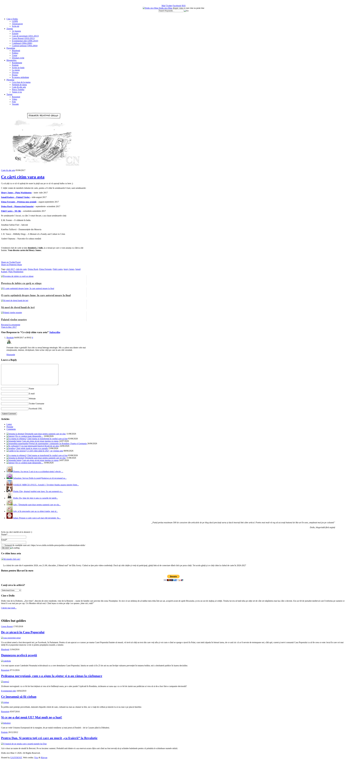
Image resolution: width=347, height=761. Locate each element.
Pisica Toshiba (18, 89)
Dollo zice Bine (165, 8)
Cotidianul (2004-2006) (22, 43)
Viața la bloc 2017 (9, 327)
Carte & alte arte (19, 87)
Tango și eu (17, 92)
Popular (10, 427)
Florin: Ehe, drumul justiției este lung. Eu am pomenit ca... (38, 491)
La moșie (16, 70)
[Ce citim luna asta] (10, 559)
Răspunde (11, 354)
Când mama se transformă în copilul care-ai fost (47, 438)
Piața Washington (15, 271)
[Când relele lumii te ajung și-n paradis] (11, 448)
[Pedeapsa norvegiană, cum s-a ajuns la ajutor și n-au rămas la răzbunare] (5, 681)
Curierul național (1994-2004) (25, 46)
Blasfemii (16, 50)
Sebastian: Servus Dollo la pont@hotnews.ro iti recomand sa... (40, 478)
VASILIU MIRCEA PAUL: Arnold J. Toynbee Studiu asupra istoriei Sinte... (46, 485)
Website (32, 398)
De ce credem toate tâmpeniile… (29, 436)
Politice (15, 53)
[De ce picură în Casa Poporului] (11, 638)
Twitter (169, 5)
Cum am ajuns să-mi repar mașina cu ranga (40, 441)
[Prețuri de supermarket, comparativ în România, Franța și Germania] (18, 443)
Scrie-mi (15, 26)
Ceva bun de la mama (21, 82)
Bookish (10, 337)
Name (31, 388)
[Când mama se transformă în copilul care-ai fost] (16, 438)
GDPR (15, 21)
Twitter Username (36, 403)
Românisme (17, 63)
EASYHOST (16, 757)
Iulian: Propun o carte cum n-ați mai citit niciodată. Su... (37, 518)
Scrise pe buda (18, 67)
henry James (69, 269)
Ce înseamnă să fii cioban (18, 696)
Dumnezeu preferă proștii (19, 655)
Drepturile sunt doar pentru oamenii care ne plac (45, 434)
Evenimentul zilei (8, 691)
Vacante (15, 104)
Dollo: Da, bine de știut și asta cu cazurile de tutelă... (35, 498)
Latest (9, 424)
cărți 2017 (10, 269)
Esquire (15, 33)
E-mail (32, 393)
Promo (15, 75)
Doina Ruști (33, 269)
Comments (11, 429)
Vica (36, 757)
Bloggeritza (11, 60)
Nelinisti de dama (19, 84)
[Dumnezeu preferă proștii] (6, 661)
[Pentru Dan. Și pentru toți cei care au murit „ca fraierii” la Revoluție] (24, 744)
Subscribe (54, 332)
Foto (14, 102)
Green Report (7, 626)
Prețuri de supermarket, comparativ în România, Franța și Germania (58, 443)
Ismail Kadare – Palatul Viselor (15, 197)
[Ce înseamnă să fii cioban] (5, 702)
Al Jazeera (16, 31)
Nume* (4, 534)
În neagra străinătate (20, 77)
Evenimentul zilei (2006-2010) (25, 41)
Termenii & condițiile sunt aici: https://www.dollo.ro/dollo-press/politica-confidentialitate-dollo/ (44, 545)
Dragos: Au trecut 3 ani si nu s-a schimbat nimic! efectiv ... (38, 471)
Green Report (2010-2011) (23, 38)
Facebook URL (35, 408)
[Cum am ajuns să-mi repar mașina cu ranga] (14, 441)
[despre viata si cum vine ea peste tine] (151, 8)
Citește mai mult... (9, 608)
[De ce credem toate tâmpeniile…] (11, 436)
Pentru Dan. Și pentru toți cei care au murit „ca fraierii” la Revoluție (49, 738)
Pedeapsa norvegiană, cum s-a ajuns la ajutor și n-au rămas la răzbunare (51, 676)
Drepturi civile (18, 58)
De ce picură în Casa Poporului (22, 632)
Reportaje (16, 97)
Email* (4, 540)
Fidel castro (58, 269)
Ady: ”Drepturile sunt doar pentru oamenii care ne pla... (37, 504)
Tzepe (14, 55)
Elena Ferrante (45, 269)
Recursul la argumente (10, 325)
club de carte (21, 269)
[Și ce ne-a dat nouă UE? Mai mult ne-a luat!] (6, 723)
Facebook (177, 5)
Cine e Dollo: (12, 19)
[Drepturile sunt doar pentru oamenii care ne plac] (15, 434)
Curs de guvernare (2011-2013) (25, 36)
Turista (9, 94)
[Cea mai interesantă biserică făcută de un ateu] (13, 446)
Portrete (15, 65)
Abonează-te (17, 24)
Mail (164, 5)
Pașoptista (11, 48)
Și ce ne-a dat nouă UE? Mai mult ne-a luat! (31, 717)
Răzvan (44, 757)
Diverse (15, 72)
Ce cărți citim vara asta (22, 176)
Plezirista (10, 80)
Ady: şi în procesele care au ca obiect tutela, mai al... (35, 511)
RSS (184, 5)
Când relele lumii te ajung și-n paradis (32, 448)
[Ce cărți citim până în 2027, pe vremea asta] (16, 451)
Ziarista (10, 28)
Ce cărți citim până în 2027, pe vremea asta (44, 451)
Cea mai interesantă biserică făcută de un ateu (39, 446)
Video (14, 99)
